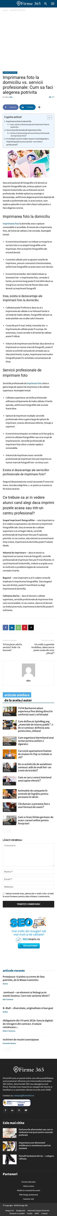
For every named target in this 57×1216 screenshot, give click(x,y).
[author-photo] (28, 677)
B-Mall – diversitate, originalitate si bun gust (28, 1008)
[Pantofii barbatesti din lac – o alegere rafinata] (10, 1159)
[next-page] (9, 830)
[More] (39, 107)
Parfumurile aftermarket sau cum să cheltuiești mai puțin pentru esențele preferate (36, 1132)
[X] (31, 627)
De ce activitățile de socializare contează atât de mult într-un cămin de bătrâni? (35, 767)
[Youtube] (26, 1110)
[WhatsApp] (18, 627)
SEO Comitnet (8, 999)
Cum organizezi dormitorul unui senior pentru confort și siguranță (36, 741)
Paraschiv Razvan (9, 1043)
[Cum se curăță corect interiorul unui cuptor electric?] (10, 780)
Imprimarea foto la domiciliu (18, 121)
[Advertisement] (28, 41)
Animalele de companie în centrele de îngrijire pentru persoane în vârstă (33, 794)
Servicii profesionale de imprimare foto (23, 130)
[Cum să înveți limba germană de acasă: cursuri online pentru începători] (10, 820)
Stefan (5, 984)
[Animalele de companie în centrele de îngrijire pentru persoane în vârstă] (10, 794)
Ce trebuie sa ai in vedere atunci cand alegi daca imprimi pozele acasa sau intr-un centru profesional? (27, 142)
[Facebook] (5, 627)
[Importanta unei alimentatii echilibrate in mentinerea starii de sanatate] (10, 1146)
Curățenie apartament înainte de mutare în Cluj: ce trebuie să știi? (35, 754)
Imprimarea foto (11, 223)
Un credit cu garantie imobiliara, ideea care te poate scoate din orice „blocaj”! (42, 648)
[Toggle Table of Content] (48, 117)
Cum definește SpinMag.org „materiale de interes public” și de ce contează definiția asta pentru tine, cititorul (35, 726)
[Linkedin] (12, 627)
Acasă (5, 10)
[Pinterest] (24, 627)
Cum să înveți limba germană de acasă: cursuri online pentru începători (35, 820)
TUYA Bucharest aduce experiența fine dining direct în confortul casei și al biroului (35, 711)
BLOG (5, 797)
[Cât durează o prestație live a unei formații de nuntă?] (10, 807)
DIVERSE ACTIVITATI (17, 10)
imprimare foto (34, 383)
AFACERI (6, 728)
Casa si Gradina (9, 758)
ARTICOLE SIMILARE (16, 695)
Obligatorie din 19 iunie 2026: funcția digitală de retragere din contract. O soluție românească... (28, 1024)
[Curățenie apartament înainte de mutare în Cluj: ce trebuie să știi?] (10, 754)
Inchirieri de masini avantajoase (21, 1039)
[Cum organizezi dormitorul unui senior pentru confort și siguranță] (10, 741)
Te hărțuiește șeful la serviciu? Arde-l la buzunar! (12, 647)
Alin (10, 97)
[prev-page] (4, 830)
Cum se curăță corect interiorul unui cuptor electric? (34, 779)
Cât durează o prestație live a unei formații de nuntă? (34, 805)
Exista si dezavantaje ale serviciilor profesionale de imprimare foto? (30, 134)
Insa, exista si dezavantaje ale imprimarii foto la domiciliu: (29, 125)
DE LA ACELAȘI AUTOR (18, 700)
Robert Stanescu (9, 1031)
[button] (52, 3)
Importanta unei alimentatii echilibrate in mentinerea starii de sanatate (35, 1146)
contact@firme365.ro (24, 1095)
